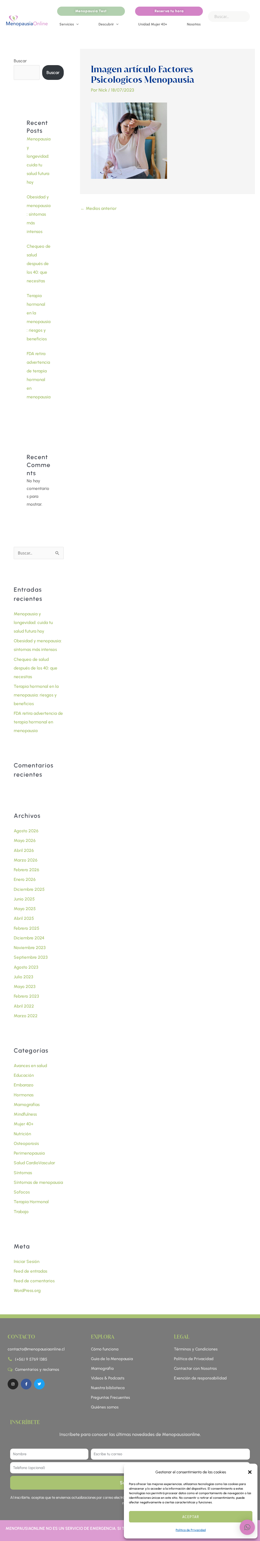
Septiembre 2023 (31, 957)
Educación (24, 1075)
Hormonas (24, 1094)
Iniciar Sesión (26, 1261)
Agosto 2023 (26, 967)
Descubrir (106, 24)
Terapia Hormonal (31, 1201)
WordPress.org (27, 1290)
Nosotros (194, 24)
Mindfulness (25, 1114)
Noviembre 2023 (30, 947)
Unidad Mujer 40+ (152, 24)
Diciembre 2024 (29, 937)
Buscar (20, 60)
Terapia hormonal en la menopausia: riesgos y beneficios (36, 695)
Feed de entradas (30, 1271)
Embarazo (24, 1084)
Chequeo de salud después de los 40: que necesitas (39, 263)
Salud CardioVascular (34, 1162)
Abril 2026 (24, 850)
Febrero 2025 (26, 928)
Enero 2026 (25, 879)
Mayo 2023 (25, 986)
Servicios (66, 24)
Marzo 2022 (26, 1015)
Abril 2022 (24, 1006)
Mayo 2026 (25, 840)
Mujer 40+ (24, 1123)
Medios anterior (98, 208)
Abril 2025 (24, 918)
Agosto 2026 (26, 830)
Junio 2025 (24, 899)
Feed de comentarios (34, 1280)
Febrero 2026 (26, 869)
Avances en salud (30, 1065)
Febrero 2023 (26, 996)
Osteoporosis (26, 1143)
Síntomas (23, 1172)
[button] (249, 1472)
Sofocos (22, 1192)
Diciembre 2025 (29, 889)
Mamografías (27, 1104)
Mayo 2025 (25, 908)
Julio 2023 (23, 976)
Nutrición (22, 1133)
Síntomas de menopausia (38, 1182)
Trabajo (21, 1211)
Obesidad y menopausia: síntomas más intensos (39, 214)
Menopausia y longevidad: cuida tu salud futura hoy (33, 622)
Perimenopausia (29, 1153)
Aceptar (190, 1516)
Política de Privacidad (191, 1530)
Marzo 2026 (25, 860)
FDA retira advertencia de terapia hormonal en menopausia (38, 722)
